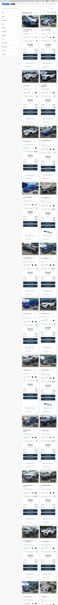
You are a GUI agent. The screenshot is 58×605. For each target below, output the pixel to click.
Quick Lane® (32, 3)
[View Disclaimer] (33, 41)
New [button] (16, 3)
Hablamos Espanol (52, 3)
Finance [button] (43, 3)
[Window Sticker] (36, 151)
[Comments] (36, 41)
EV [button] (20, 3)
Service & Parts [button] (38, 3)
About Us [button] (47, 3)
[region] (30, 51)
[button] (37, 21)
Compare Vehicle (28, 66)
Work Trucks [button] (23, 3)
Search (51, 8)
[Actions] (36, 30)
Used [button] (19, 3)
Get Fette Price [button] (30, 58)
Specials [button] (28, 3)
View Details (30, 55)
